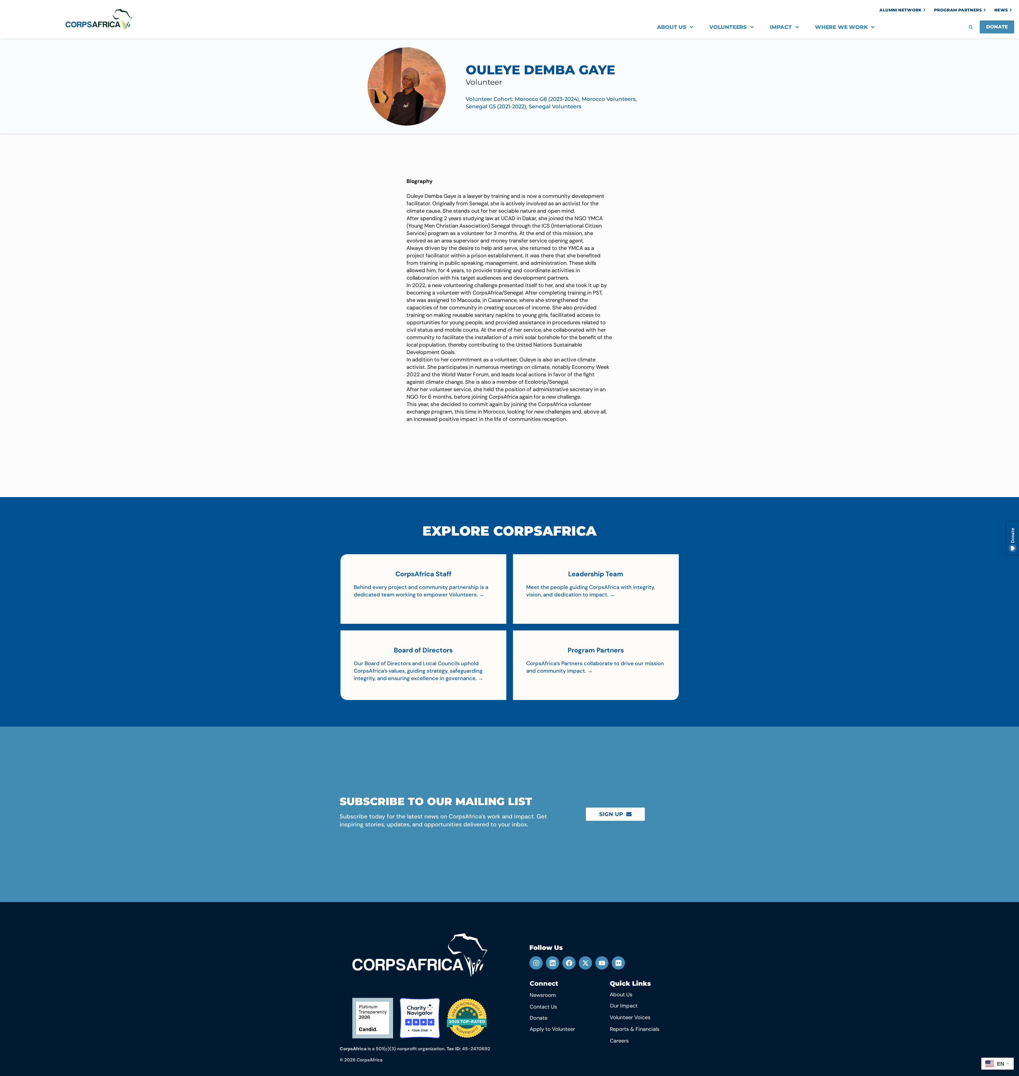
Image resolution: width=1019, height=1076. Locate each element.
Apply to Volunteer (552, 1029)
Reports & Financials (634, 1029)
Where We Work (841, 27)
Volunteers (728, 27)
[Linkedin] (552, 963)
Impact (781, 27)
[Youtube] (601, 963)
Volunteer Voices (630, 1017)
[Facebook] (569, 963)
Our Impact (624, 1005)
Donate (538, 1017)
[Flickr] (618, 963)
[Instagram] (536, 963)
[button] (970, 27)
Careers (619, 1040)
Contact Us (543, 1006)
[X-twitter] (585, 963)
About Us (671, 27)
